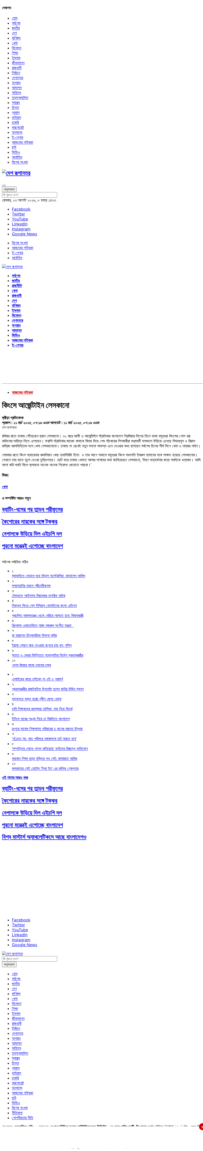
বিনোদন (16, 47)
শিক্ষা (15, 52)
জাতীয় (16, 28)
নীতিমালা (17, 1112)
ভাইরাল (16, 117)
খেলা (15, 42)
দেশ (14, 33)
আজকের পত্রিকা (22, 142)
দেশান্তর (17, 77)
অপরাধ (16, 82)
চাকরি (15, 122)
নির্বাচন (16, 72)
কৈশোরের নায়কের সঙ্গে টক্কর (29, 521)
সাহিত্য (16, 92)
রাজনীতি (17, 285)
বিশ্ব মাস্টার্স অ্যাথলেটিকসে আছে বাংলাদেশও (44, 836)
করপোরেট (18, 127)
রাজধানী (17, 67)
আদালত (17, 87)
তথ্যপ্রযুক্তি (20, 97)
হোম (14, 18)
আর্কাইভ (17, 157)
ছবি (14, 147)
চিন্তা (15, 107)
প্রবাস (16, 112)
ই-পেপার (17, 137)
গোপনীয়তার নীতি (22, 1117)
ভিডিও (16, 152)
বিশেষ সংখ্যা (20, 162)
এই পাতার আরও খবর (15, 777)
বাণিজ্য (16, 38)
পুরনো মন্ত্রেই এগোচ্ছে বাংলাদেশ (32, 545)
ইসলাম (16, 57)
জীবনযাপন (18, 62)
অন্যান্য (17, 132)
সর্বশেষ (16, 23)
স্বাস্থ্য (16, 102)
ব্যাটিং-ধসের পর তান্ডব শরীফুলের (32, 509)
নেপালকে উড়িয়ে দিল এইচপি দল (32, 533)
